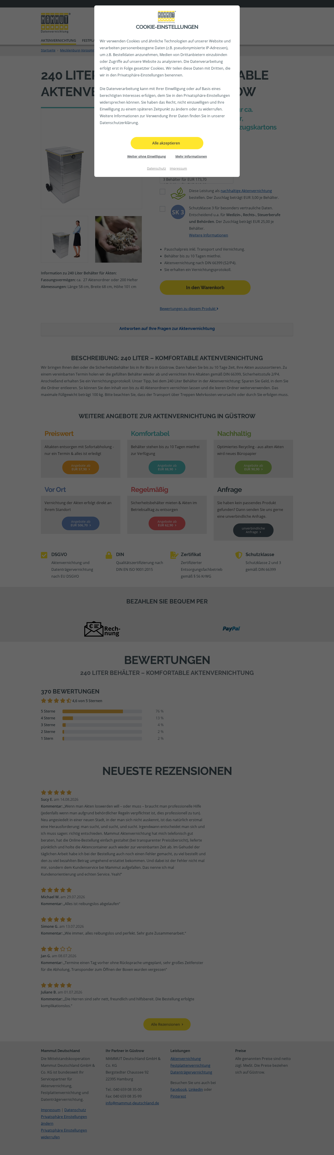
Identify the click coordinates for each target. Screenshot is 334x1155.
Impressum (178, 168)
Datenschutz (156, 168)
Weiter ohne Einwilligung (146, 156)
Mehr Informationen (191, 156)
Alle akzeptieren (166, 143)
